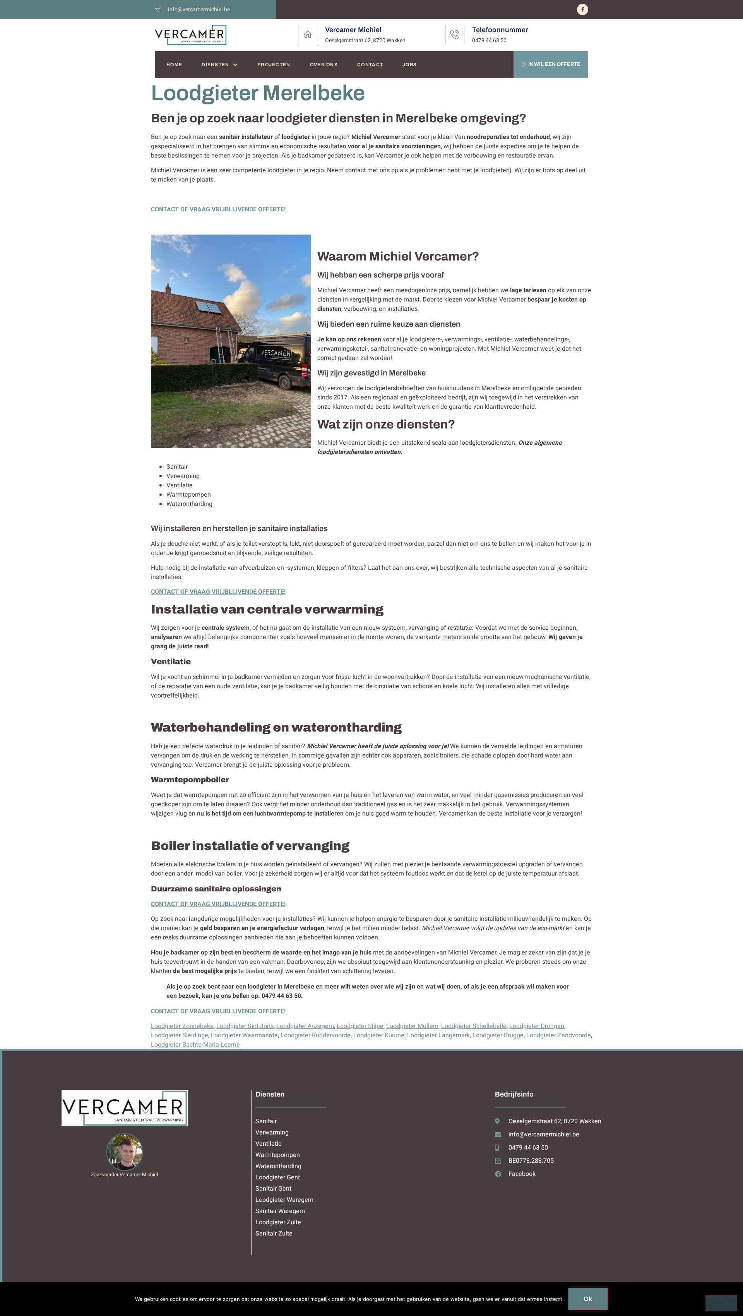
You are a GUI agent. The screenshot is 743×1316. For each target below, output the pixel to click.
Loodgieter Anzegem (305, 1026)
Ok (588, 1298)
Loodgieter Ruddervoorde (316, 1035)
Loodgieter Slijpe (360, 1026)
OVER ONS (324, 64)
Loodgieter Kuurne (378, 1035)
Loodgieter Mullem (412, 1026)
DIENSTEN (215, 64)
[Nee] (721, 1303)
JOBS (409, 64)
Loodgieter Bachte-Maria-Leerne (195, 1044)
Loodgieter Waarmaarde (244, 1035)
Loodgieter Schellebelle (474, 1026)
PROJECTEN (274, 64)
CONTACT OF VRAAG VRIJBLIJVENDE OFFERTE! (218, 209)
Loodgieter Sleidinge (179, 1035)
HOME (174, 64)
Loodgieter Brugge (498, 1035)
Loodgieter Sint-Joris (245, 1026)
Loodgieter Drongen (536, 1026)
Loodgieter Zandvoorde (558, 1035)
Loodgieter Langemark (438, 1035)
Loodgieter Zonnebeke (182, 1026)
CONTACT (370, 64)
